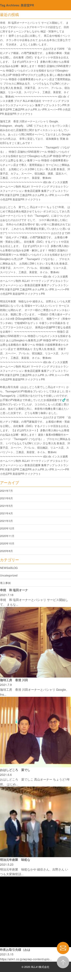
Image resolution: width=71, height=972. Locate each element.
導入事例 (5, 583)
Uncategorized (8, 575)
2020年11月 (7, 536)
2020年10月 (7, 543)
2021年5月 (6, 506)
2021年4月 (6, 513)
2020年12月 (7, 528)
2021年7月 (6, 490)
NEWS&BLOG (9, 568)
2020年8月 (6, 551)
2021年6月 (6, 498)
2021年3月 (6, 521)
